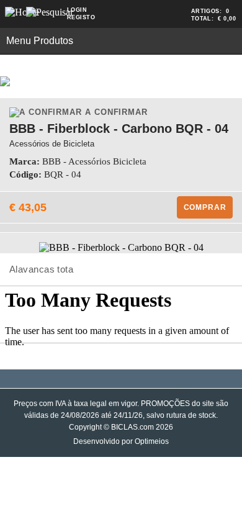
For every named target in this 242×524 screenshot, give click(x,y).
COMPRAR (205, 207)
